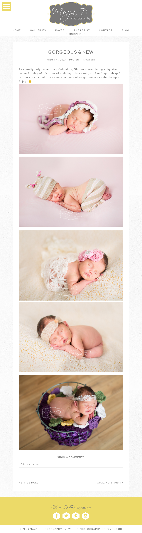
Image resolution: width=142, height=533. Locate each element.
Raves (60, 30)
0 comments (71, 457)
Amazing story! (109, 482)
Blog (125, 30)
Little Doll (30, 482)
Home (17, 30)
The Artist (82, 30)
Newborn (89, 59)
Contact (105, 30)
